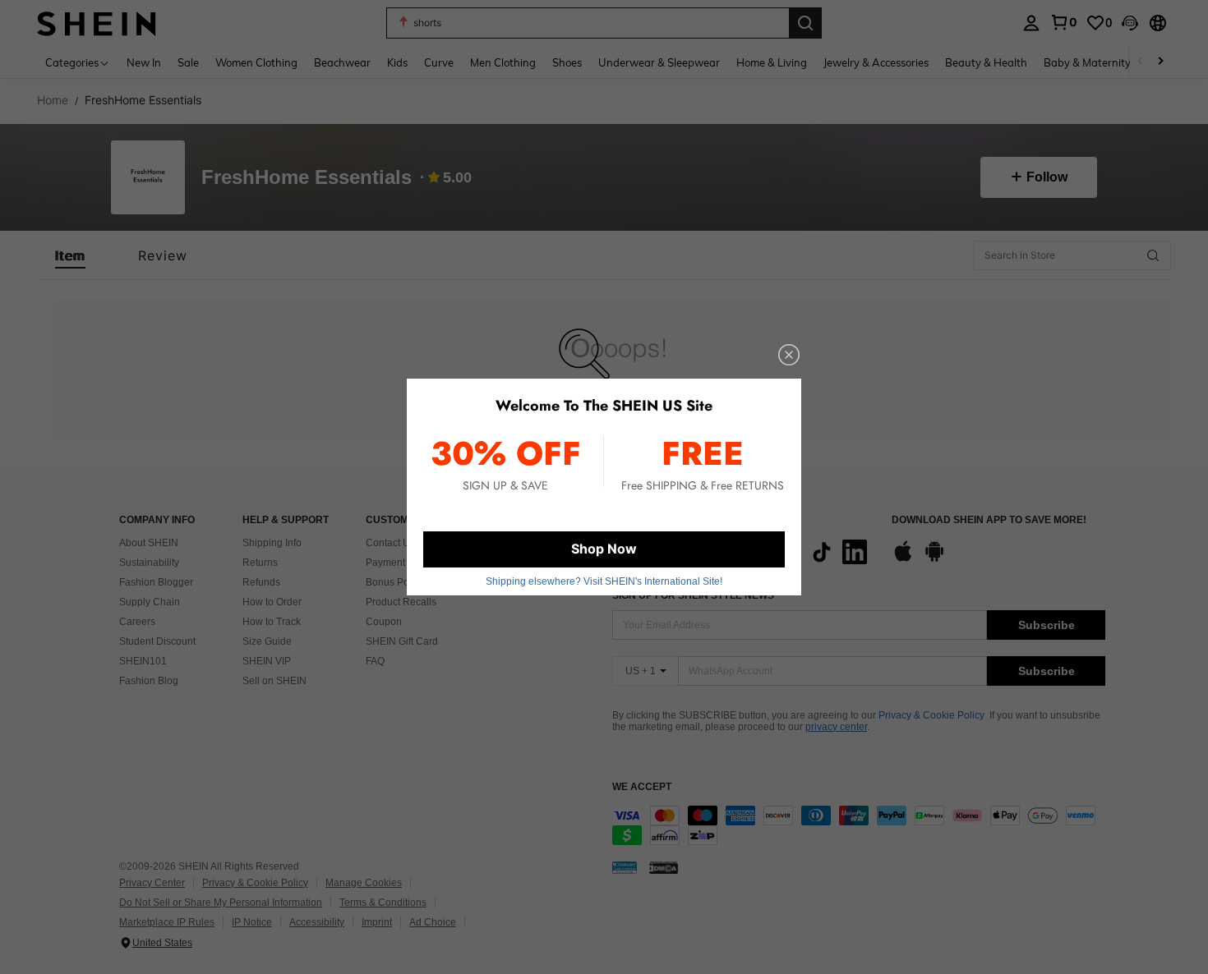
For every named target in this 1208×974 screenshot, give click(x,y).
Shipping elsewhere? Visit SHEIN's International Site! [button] (604, 581)
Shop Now (604, 548)
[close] (789, 354)
